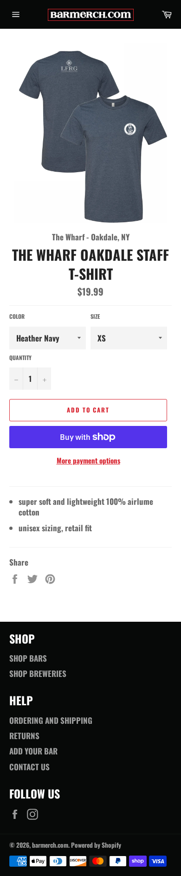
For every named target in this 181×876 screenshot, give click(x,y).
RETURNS (24, 735)
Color (17, 316)
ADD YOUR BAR (33, 751)
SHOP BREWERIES (37, 673)
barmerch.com (50, 845)
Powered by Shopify (96, 845)
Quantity (20, 357)
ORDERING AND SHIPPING (50, 720)
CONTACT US (29, 767)
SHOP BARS (28, 658)
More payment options (88, 460)
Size (95, 316)
